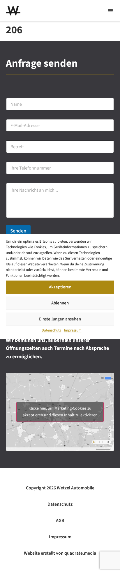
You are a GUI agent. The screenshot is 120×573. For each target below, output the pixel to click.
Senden (18, 231)
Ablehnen (60, 303)
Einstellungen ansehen (60, 319)
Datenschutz (51, 330)
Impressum (73, 330)
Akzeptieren (60, 287)
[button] (110, 11)
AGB (60, 520)
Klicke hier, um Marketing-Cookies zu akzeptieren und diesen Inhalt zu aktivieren (60, 411)
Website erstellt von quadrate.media (60, 553)
